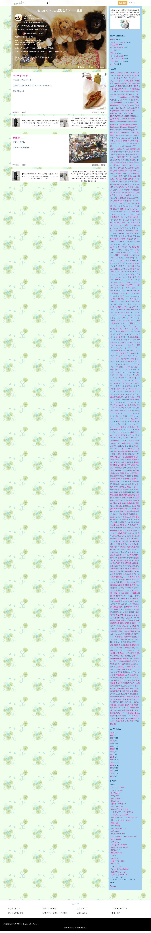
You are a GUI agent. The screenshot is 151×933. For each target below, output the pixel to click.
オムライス (114, 45)
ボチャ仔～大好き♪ (118, 828)
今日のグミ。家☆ (117, 861)
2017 (112, 757)
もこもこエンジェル (118, 787)
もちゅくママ (30, 15)
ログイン (132, 3)
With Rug (114, 823)
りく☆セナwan (117, 790)
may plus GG (116, 798)
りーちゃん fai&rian (119, 844)
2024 (112, 738)
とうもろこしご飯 (117, 56)
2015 (112, 762)
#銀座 (24, 112)
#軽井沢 (16, 112)
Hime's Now (115, 801)
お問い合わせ (82, 913)
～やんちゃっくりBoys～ (120, 814)
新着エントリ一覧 (49, 908)
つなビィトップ (14, 908)
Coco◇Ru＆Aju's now (119, 809)
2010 (112, 776)
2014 (112, 765)
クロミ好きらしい (117, 61)
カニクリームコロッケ (118, 42)
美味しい (113, 53)
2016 (112, 759)
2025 (112, 735)
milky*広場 (115, 795)
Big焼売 (113, 39)
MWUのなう (115, 850)
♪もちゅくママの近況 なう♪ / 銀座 (59, 10)
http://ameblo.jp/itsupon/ (23, 61)
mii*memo (115, 831)
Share (101, 67)
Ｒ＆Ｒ (113, 855)
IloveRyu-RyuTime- (118, 833)
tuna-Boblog (115, 825)
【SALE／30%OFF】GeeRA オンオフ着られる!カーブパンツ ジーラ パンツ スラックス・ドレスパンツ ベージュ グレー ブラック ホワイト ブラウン (40, 122)
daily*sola (114, 858)
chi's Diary (115, 842)
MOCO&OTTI (116, 863)
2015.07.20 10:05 (98, 112)
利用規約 (64, 913)
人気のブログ (82, 908)
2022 (112, 743)
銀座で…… (18, 137)
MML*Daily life (116, 853)
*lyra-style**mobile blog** (120, 869)
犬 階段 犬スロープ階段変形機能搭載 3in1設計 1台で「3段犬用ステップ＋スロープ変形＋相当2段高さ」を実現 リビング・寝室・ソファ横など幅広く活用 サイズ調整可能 (125, 13)
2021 (112, 746)
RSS (114, 886)
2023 (112, 740)
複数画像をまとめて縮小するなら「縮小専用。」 (21, 924)
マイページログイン (119, 908)
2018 (112, 754)
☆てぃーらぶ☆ (117, 806)
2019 (112, 751)
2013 (112, 768)
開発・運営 (116, 913)
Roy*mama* (115, 793)
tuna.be (75, 904)
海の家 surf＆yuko (118, 803)
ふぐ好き (113, 64)
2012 (112, 770)
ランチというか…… (22, 75)
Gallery (82, 67)
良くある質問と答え (15, 913)
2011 (112, 773)
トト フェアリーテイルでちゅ (122, 812)
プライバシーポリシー (51, 913)
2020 (112, 749)
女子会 (112, 50)
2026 (112, 732)
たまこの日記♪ (116, 866)
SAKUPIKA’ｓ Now (118, 872)
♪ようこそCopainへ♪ (119, 874)
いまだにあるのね (117, 47)
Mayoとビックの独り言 (120, 847)
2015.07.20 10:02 (98, 165)
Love (92, 67)
